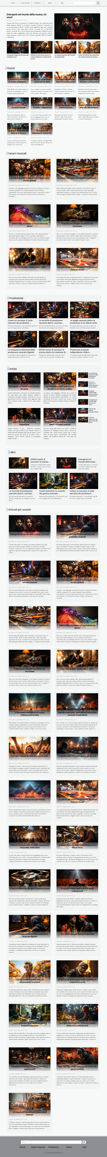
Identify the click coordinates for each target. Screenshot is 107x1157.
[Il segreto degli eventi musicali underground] (18, 47)
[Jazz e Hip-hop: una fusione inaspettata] (24, 417)
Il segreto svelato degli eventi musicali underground (65, 107)
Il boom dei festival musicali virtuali (29, 799)
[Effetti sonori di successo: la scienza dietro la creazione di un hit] (41, 47)
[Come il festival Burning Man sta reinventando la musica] (89, 47)
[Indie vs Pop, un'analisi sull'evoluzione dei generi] (29, 216)
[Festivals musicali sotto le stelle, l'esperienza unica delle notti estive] (29, 837)
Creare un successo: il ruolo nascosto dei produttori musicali (20, 323)
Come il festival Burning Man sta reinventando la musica (88, 56)
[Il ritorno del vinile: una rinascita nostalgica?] (77, 171)
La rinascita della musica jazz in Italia (30, 267)
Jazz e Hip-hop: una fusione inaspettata (77, 934)
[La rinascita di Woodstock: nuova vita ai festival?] (29, 1105)
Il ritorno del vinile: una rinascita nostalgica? (77, 178)
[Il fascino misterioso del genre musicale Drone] (83, 419)
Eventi (13, 3)
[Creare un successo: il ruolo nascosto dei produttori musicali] (22, 310)
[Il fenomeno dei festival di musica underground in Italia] (29, 705)
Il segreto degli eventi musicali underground (77, 756)
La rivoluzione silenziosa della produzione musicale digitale (93, 376)
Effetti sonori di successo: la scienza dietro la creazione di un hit (41, 57)
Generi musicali (25, 3)
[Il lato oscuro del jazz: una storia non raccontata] (77, 216)
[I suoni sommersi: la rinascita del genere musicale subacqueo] (53, 481)
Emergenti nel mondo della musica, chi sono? (93, 402)
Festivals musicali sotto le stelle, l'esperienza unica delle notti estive (42, 107)
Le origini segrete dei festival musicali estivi (29, 756)
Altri (62, 3)
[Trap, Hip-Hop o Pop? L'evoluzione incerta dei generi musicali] (77, 1059)
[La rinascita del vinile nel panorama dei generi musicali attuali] (77, 260)
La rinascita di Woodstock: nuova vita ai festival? (42, 133)
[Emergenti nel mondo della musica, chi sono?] (77, 26)
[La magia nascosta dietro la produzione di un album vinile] (84, 310)
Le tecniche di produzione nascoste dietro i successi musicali (51, 323)
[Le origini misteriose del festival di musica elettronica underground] (77, 1016)
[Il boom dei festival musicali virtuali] (83, 411)
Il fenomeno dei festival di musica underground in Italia (18, 81)
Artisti (49, 3)
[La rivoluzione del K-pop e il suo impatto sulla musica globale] (29, 171)
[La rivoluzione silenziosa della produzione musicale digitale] (22, 339)
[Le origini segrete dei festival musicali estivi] (65, 47)
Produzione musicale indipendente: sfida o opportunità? (79, 352)
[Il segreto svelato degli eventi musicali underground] (83, 393)
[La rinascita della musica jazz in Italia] (29, 260)
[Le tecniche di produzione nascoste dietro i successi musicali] (53, 310)
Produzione (37, 3)
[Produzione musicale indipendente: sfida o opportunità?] (84, 339)
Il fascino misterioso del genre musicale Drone (93, 420)
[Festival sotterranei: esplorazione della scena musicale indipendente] (77, 705)
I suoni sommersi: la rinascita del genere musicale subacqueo (52, 493)
